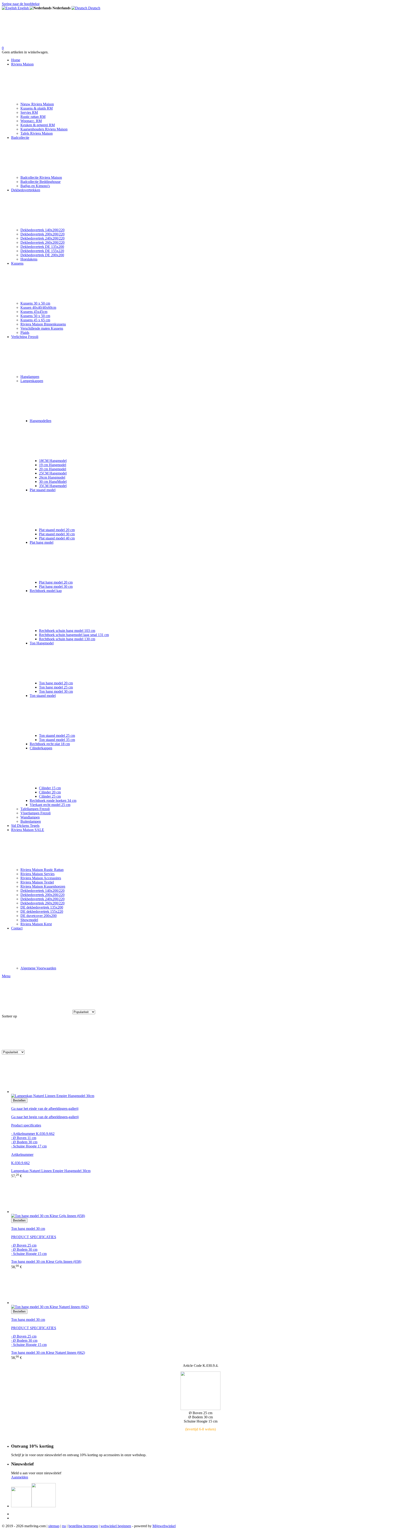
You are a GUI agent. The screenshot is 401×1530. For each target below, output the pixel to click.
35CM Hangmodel (53, 486)
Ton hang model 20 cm (56, 683)
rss (64, 1526)
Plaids (24, 333)
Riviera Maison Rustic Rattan (42, 870)
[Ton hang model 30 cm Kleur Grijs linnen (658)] (205, 1196)
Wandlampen (30, 817)
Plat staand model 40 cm (57, 538)
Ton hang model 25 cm (56, 687)
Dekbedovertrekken (25, 190)
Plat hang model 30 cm (56, 586)
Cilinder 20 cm (50, 792)
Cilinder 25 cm (50, 796)
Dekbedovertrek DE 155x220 (42, 251)
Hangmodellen (40, 421)
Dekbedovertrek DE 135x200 (42, 247)
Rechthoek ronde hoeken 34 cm (53, 800)
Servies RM (29, 112)
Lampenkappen (31, 381)
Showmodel (29, 920)
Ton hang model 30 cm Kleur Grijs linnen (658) (46, 1262)
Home (15, 60)
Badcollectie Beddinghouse (40, 182)
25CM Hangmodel (53, 473)
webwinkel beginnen (115, 1526)
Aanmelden (19, 1477)
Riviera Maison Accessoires (40, 878)
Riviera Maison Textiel (37, 882)
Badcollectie (20, 138)
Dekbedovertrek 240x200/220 (42, 238)
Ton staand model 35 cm (57, 740)
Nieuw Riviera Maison (37, 104)
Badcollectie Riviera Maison (41, 177)
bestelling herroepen (83, 1526)
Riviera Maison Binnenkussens (43, 324)
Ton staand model (43, 696)
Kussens (17, 263)
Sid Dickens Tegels (25, 826)
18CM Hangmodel (53, 461)
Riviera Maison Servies (37, 874)
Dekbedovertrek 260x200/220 (42, 242)
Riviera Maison (22, 64)
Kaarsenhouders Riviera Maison (44, 129)
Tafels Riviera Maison (36, 133)
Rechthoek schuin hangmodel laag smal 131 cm (74, 635)
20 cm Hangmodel (52, 469)
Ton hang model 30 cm (56, 691)
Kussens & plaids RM (36, 108)
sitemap (53, 1526)
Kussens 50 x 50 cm (35, 316)
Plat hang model (41, 542)
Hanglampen (29, 377)
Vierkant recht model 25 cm (50, 805)
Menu (6, 976)
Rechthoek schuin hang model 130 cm (67, 639)
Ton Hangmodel (42, 643)
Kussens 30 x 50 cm (35, 303)
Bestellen (19, 1100)
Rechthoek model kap (46, 591)
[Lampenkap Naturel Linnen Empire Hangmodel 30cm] (205, 1076)
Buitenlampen (30, 821)
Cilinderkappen (41, 748)
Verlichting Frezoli (24, 337)
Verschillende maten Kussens (41, 328)
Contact (17, 928)
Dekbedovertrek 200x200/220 (42, 234)
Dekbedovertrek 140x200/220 (42, 230)
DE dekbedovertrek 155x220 (41, 911)
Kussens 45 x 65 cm (35, 320)
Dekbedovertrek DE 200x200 (42, 255)
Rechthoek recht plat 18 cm (50, 744)
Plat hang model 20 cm (56, 582)
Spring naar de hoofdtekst (20, 4)
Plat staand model (42, 490)
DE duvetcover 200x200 (38, 916)
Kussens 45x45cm (33, 312)
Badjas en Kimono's (35, 186)
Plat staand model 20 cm (57, 530)
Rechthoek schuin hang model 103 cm (67, 631)
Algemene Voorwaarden (38, 968)
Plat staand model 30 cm (57, 534)
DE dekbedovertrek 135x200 (41, 907)
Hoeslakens (28, 259)
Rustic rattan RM (32, 117)
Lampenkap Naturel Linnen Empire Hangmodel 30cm (51, 1171)
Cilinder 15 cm (50, 788)
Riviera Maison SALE (27, 830)
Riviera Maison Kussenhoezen (42, 886)
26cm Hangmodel (52, 477)
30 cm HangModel (53, 482)
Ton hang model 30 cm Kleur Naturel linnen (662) (48, 1353)
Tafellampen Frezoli (35, 809)
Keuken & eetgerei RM (37, 125)
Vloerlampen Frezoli (35, 813)
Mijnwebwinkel (164, 1526)
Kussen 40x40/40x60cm (38, 307)
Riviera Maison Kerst (36, 924)
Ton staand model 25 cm (57, 735)
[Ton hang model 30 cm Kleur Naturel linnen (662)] (205, 1287)
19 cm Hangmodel (52, 465)
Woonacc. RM (31, 121)
